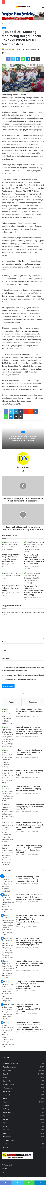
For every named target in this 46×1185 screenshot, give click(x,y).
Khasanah (6, 1095)
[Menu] (43, 7)
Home (5, 24)
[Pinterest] (25, 411)
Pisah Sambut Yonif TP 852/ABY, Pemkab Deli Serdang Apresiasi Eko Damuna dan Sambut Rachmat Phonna (30, 826)
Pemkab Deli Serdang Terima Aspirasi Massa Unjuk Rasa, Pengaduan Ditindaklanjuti (27, 879)
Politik (5, 1123)
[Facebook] (8, 59)
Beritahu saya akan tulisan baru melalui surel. (20, 679)
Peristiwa (6, 1116)
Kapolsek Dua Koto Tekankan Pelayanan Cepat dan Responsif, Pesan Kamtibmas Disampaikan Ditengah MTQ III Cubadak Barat (29, 730)
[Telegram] (28, 59)
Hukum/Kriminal (8, 1084)
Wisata (5, 1147)
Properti (6, 1130)
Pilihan (5, 1119)
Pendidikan (7, 1112)
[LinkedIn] (18, 59)
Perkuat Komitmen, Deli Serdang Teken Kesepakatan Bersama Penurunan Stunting (29, 752)
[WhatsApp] (23, 59)
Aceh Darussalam (9, 1067)
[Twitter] (13, 59)
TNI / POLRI (7, 1137)
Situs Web (5, 659)
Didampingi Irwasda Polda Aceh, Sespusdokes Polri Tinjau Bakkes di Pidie (30, 711)
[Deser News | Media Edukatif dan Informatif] (23, 7)
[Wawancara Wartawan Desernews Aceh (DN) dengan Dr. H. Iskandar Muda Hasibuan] (8, 811)
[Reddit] (30, 411)
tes (23, 693)
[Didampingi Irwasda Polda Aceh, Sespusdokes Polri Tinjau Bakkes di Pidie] (8, 716)
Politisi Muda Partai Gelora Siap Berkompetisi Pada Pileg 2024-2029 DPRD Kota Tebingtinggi (34, 590)
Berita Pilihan (7, 1070)
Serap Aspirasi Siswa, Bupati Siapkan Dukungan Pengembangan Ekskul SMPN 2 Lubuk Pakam (28, 1007)
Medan (5, 1098)
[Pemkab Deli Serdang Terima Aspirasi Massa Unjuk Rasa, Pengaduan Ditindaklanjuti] (8, 884)
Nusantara (6, 1105)
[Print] (38, 59)
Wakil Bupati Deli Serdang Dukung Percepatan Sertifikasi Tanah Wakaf (29, 772)
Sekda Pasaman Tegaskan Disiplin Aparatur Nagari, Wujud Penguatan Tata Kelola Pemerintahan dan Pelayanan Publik (30, 919)
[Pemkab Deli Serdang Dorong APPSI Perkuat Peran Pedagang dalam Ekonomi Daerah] (8, 793)
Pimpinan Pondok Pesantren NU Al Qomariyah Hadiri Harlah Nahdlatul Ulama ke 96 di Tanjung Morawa (34, 559)
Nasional (6, 1102)
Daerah (11, 24)
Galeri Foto (7, 1081)
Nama (4, 642)
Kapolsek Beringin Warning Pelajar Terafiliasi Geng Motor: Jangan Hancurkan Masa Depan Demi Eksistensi (30, 848)
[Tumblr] (20, 411)
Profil (5, 1126)
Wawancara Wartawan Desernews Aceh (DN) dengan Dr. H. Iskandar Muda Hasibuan (30, 806)
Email (4, 650)
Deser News (8, 49)
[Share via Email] (33, 59)
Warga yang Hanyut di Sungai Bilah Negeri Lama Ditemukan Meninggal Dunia (11, 558)
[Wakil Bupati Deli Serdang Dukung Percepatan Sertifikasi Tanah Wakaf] (8, 777)
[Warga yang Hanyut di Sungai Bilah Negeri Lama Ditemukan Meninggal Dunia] (12, 547)
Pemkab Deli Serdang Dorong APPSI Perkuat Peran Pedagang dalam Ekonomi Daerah (23, 438)
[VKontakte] (35, 411)
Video (5, 1144)
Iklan (3, 1172)
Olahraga (6, 1109)
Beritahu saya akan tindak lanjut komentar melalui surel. (24, 675)
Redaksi (4, 1168)
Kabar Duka (7, 1091)
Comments (33, 702)
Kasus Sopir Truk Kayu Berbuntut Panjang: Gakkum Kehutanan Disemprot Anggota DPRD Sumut (29, 897)
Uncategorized (8, 1140)
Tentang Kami (7, 1165)
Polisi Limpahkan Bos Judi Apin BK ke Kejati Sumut (10, 588)
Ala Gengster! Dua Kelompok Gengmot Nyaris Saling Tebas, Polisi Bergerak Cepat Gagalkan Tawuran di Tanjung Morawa (29, 941)
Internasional (7, 1088)
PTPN (5, 1133)
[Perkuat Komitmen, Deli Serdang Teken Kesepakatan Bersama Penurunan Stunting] (8, 758)
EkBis (5, 1077)
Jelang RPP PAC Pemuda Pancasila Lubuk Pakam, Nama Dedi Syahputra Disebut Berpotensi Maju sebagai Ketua (30, 985)
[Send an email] (13, 49)
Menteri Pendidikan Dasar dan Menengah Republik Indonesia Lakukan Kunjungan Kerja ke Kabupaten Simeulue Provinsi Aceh (30, 1026)
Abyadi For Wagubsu (10, 1063)
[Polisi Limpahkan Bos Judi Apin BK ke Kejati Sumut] (12, 578)
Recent (11, 702)
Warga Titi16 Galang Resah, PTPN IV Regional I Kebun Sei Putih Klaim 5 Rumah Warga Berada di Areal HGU (29, 964)
